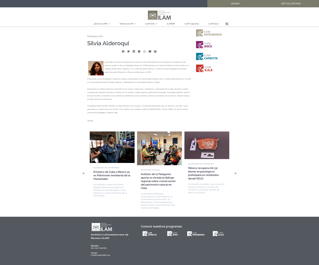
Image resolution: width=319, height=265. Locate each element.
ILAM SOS (150, 24)
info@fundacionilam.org (100, 255)
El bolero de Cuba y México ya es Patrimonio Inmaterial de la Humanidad (111, 175)
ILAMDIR (171, 24)
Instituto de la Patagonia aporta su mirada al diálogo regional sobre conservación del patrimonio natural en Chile (158, 181)
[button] (227, 24)
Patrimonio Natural (150, 170)
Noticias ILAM (126, 24)
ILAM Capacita (192, 24)
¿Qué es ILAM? (100, 24)
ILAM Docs (214, 24)
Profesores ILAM (95, 36)
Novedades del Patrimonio (106, 168)
